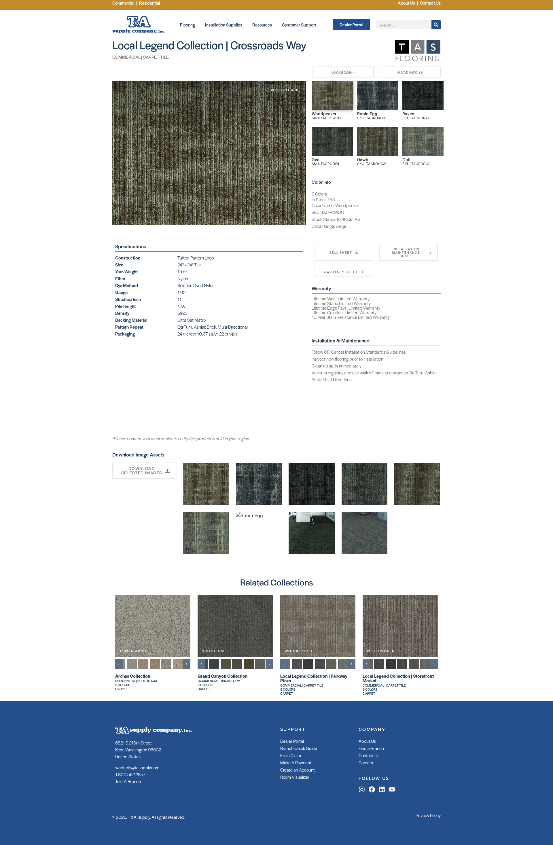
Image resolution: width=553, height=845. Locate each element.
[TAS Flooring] (418, 60)
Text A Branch (128, 781)
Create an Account (297, 770)
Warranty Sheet (340, 272)
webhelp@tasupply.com (137, 767)
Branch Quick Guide (298, 748)
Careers (366, 762)
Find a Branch (371, 748)
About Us (367, 741)
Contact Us (369, 755)
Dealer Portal (292, 741)
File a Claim (290, 755)
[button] (410, 72)
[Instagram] (362, 789)
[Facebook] (372, 789)
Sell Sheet (340, 252)
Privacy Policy (428, 815)
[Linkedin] (382, 789)
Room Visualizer (294, 777)
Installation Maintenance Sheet (406, 252)
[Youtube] (392, 789)
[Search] (436, 24)
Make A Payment (295, 762)
